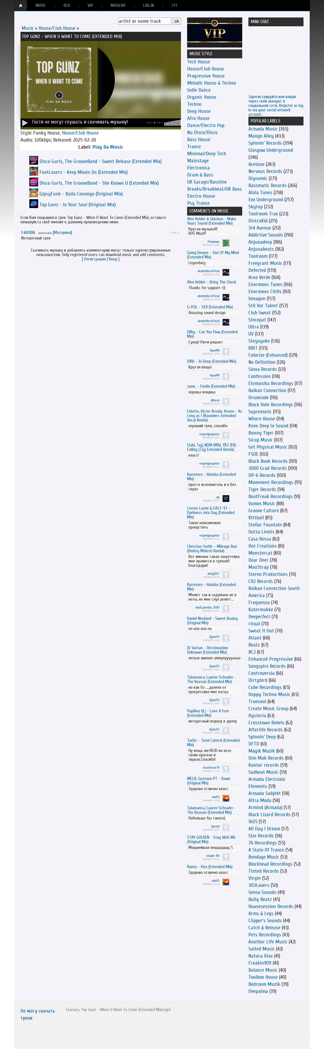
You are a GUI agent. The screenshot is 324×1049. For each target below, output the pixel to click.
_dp (217, 497)
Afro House (198, 118)
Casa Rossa (259, 539)
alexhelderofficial (208, 271)
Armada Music (262, 129)
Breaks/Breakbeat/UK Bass (214, 189)
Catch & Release (264, 928)
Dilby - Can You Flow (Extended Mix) (212, 334)
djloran (215, 400)
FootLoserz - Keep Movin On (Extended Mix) (83, 172)
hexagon (256, 299)
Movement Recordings (270, 482)
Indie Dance (198, 90)
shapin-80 (213, 856)
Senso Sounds (262, 892)
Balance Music (262, 970)
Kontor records (263, 765)
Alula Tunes (260, 192)
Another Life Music (267, 942)
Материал (62, 232)
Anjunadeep (260, 242)
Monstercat (260, 553)
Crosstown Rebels (266, 723)
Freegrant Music (265, 263)
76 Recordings (262, 843)
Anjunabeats (261, 249)
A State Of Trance (266, 850)
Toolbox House (263, 977)
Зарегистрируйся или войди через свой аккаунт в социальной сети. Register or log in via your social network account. (275, 105)
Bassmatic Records (267, 185)
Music (28, 28)
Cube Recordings (265, 687)
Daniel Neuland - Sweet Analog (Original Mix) (212, 620)
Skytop (255, 207)
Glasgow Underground (270, 150)
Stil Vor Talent (263, 306)
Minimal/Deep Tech (206, 154)
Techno (194, 104)
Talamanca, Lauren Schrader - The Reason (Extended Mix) (211, 679)
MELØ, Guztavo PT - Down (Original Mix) (208, 780)
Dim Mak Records (266, 758)
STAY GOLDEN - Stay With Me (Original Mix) (211, 839)
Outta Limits (261, 532)
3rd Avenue (259, 228)
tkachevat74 (211, 768)
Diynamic (257, 178)
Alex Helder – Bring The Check (211, 282)
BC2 (252, 652)
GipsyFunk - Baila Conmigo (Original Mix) (81, 194)
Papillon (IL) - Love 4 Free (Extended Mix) (208, 713)
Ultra (253, 327)
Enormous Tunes (265, 284)
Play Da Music (107, 147)
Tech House (198, 62)
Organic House (201, 97)
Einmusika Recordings (270, 383)
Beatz (254, 645)
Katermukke (260, 610)
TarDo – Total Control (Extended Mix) (213, 742)
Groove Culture (263, 511)
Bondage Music (263, 857)
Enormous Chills (264, 291)
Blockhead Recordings (270, 864)
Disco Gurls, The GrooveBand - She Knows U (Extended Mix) (99, 183)
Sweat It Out (261, 631)
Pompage (214, 242)
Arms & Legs (261, 913)
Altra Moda (259, 800)
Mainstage (198, 161)
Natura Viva (260, 956)
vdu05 (216, 797)
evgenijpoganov (209, 434)
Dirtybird (257, 680)
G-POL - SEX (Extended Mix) (210, 306)
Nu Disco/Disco (202, 132)
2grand (215, 826)
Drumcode (258, 397)
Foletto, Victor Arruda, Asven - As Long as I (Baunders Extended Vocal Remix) (214, 416)
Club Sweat (259, 313)
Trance (194, 147)
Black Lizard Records (269, 815)
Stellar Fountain (265, 525)
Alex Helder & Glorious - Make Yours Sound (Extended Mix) (211, 221)
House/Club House (57, 28)
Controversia (261, 673)
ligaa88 (215, 350)
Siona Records (262, 369)
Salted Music (261, 949)
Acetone (256, 164)
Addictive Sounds (265, 235)
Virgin (254, 878)
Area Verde (259, 277)
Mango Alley (261, 136)
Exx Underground (265, 200)
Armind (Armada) (265, 807)
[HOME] (21, 5)
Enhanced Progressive (270, 659)
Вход (113, 259)
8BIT (253, 348)
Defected (257, 270)
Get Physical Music (267, 447)
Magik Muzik (261, 751)
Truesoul (257, 701)
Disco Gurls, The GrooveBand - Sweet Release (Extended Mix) (100, 161)
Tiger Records (262, 489)
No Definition (262, 362)
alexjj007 (213, 574)
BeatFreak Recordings (270, 496)
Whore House (261, 419)
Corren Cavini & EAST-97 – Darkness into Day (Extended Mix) (211, 513)
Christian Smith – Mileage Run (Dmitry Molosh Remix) (212, 548)
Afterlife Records (265, 730)
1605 (252, 822)
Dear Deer (258, 560)
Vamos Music (261, 503)
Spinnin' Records (265, 143)
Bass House (198, 139)
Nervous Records (265, 171)
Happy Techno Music (269, 694)
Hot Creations (262, 546)
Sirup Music (260, 440)
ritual (254, 624)
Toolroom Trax (263, 214)
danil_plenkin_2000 (208, 607)
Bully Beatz (260, 899)
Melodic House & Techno (211, 83)
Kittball (256, 518)
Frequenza (259, 602)
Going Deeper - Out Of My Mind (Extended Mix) (213, 255)
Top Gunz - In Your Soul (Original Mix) (77, 205)
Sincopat (257, 320)
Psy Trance (198, 203)
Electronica (198, 168)
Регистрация (95, 259)
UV (251, 334)
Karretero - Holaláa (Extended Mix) (211, 476)
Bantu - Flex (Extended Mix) (210, 866)
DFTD (253, 744)
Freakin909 (259, 963)
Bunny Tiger (261, 433)
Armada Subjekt (264, 793)
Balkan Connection (267, 390)
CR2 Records (260, 581)
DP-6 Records (262, 475)
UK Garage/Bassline (207, 182)
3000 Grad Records (267, 468)
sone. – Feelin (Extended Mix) (211, 386)
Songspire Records (267, 666)
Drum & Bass (200, 175)
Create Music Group (268, 708)
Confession (259, 376)
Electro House (201, 196)
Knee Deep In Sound (268, 426)
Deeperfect (259, 617)
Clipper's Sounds (265, 921)
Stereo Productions (268, 574)
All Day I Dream (264, 829)
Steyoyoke (259, 341)
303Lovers (258, 885)
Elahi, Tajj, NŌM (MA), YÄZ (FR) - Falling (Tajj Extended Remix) (213, 447)
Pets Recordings (264, 935)
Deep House (198, 111)
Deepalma (258, 991)
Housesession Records (270, 906)
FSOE (253, 454)
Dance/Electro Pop (205, 125)
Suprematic (260, 412)
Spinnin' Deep (262, 737)
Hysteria (257, 716)
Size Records (261, 836)
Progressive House (206, 76)
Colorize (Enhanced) (268, 355)
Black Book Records (268, 461)
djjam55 (214, 637)
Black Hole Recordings (270, 405)
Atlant (254, 638)
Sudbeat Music (263, 772)
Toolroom (258, 256)
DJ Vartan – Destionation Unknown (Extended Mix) (207, 650)
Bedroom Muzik (264, 984)
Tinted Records (263, 871)
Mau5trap (258, 567)
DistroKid (258, 221)
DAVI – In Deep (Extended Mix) (211, 361)
